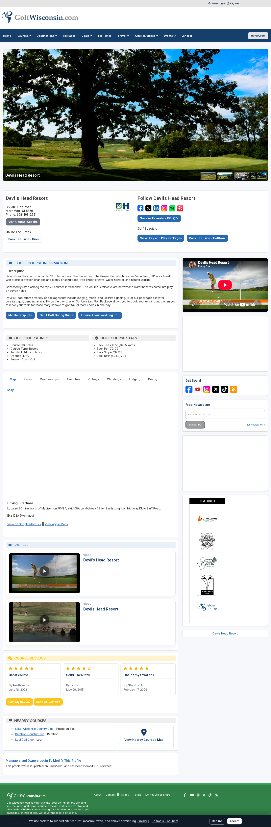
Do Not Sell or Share (157, 794)
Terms (137, 794)
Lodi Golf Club (24, 739)
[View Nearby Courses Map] (143, 737)
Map (13, 379)
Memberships (49, 379)
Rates (28, 379)
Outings (93, 379)
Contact (110, 794)
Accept (234, 821)
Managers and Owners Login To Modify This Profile (43, 760)
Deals (85, 36)
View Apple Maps (56, 524)
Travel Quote (258, 35)
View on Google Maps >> (24, 524)
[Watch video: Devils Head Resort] (44, 622)
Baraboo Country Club (29, 734)
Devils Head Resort (100, 609)
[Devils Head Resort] (208, 178)
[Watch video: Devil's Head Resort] (44, 573)
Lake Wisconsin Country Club (34, 728)
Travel (122, 36)
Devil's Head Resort (101, 560)
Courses (22, 36)
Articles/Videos (145, 36)
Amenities (73, 379)
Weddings (114, 379)
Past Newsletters (255, 424)
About (97, 794)
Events (168, 36)
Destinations (45, 36)
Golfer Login (218, 3)
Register (234, 3)
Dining (152, 379)
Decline (217, 821)
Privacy (124, 794)
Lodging (134, 379)
